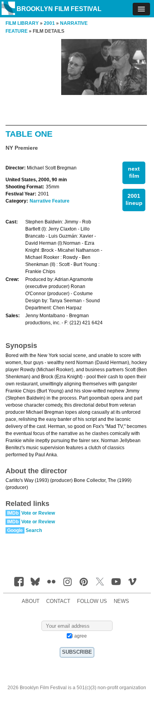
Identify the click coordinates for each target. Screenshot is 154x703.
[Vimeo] (132, 581)
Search (34, 530)
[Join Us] (19, 581)
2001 (49, 23)
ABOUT (30, 601)
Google (15, 530)
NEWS (121, 601)
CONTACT (58, 601)
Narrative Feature (49, 201)
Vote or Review (38, 513)
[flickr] (51, 581)
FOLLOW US (92, 601)
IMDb (13, 513)
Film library (22, 23)
